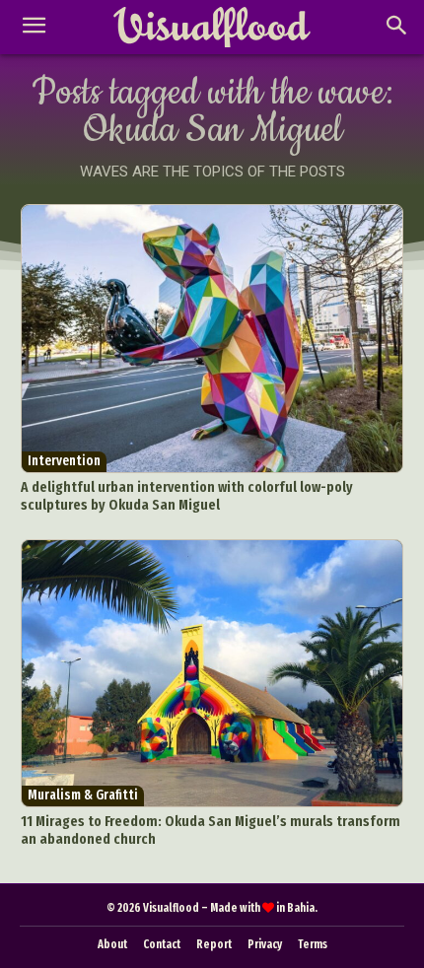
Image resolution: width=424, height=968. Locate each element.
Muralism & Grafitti (83, 795)
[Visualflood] (212, 27)
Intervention (64, 460)
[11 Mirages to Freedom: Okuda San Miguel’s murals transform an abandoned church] (212, 673)
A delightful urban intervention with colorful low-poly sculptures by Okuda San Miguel (187, 496)
